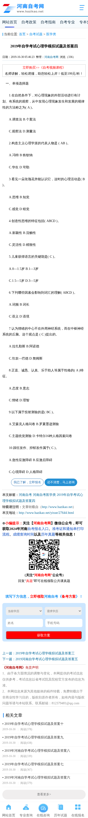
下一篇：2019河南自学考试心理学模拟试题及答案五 (40, 659)
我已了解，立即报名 (27, 482)
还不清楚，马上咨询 (61, 482)
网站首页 (9, 22)
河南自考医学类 (44, 495)
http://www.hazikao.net (57, 507)
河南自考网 (51, 57)
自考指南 (48, 22)
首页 (22, 34)
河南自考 (25, 495)
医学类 (51, 34)
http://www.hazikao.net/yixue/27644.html (46, 513)
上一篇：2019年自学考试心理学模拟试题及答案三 (38, 653)
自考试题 (35, 34)
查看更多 (44, 794)
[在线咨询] (43, 806)
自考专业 (67, 22)
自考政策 (28, 22)
